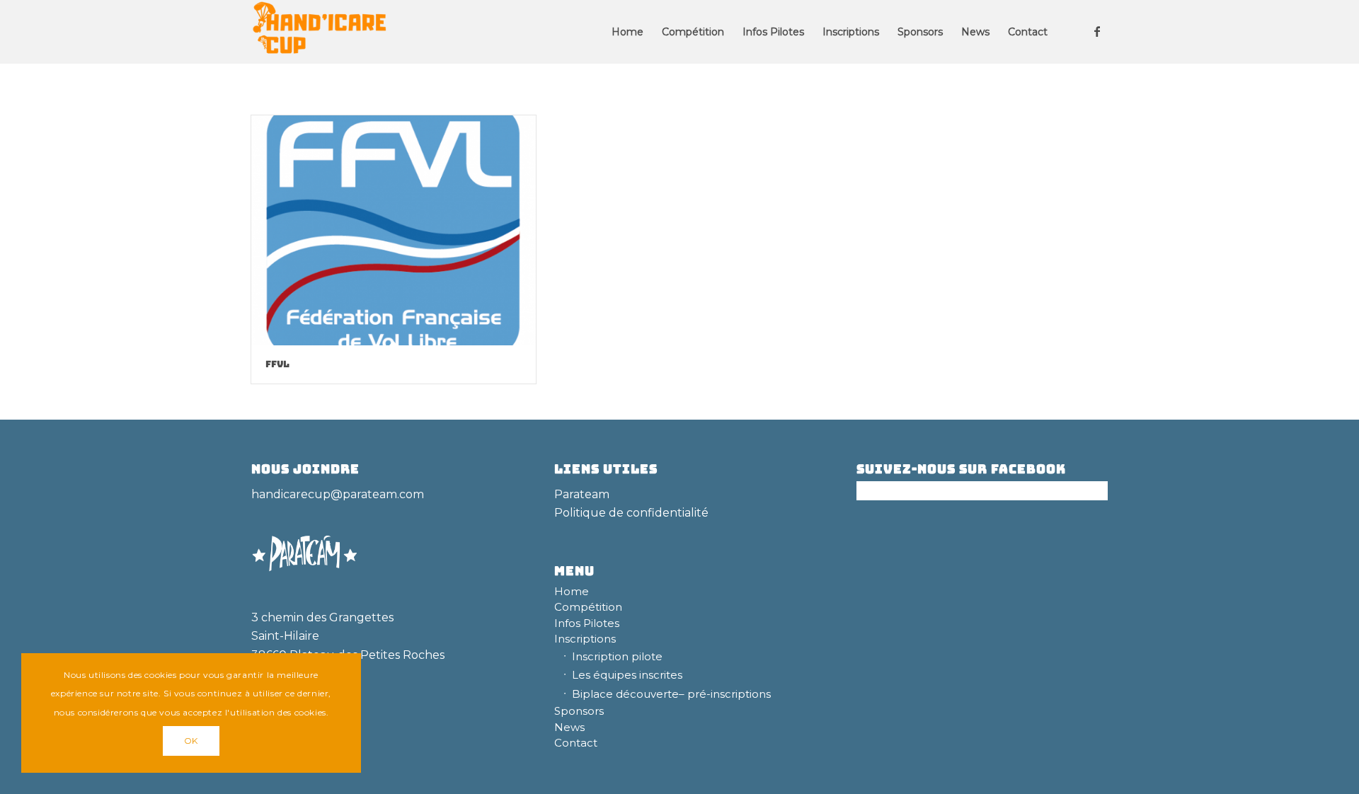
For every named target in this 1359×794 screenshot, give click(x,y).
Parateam (581, 494)
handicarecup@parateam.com (337, 494)
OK (191, 740)
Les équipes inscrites (627, 674)
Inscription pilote (617, 656)
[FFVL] (393, 230)
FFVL (277, 364)
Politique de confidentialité (631, 512)
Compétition (588, 607)
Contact (575, 742)
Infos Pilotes (586, 623)
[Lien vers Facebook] (1097, 31)
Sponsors (579, 711)
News (569, 727)
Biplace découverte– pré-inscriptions (671, 694)
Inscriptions (585, 638)
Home (571, 591)
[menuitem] (627, 32)
